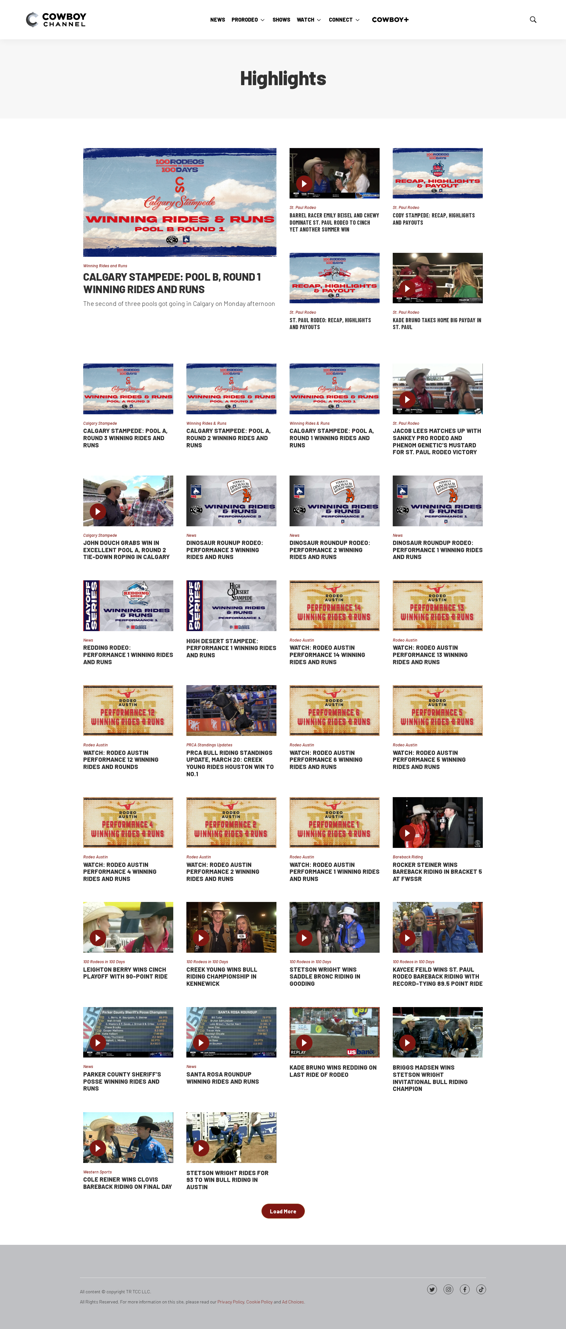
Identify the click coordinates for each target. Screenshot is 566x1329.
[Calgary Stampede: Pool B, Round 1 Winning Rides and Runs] (179, 202)
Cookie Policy (259, 1301)
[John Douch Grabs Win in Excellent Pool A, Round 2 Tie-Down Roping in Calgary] (128, 501)
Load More (283, 1211)
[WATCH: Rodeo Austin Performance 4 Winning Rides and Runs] (128, 822)
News (217, 19)
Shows (281, 19)
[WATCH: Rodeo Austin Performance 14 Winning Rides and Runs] (335, 605)
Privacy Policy (230, 1301)
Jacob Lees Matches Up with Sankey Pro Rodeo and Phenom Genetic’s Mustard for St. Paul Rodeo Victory (437, 441)
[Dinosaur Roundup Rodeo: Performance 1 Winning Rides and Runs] (438, 501)
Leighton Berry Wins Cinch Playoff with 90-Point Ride (125, 973)
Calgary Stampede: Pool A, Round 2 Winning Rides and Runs (228, 437)
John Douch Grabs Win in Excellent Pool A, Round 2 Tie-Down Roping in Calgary (126, 549)
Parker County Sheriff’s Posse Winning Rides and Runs (122, 1081)
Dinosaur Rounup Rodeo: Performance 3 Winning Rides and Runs (224, 549)
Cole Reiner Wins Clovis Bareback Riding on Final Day (127, 1183)
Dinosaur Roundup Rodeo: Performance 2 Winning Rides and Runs (330, 549)
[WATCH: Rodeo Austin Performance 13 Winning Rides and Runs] (438, 605)
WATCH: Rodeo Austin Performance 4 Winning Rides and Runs (120, 871)
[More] (262, 19)
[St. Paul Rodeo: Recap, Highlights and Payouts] (335, 278)
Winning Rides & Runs (206, 423)
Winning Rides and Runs (105, 265)
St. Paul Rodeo (303, 207)
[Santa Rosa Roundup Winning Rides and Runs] (231, 1032)
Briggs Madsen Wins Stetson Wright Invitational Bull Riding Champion (430, 1078)
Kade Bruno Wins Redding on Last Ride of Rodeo (333, 1071)
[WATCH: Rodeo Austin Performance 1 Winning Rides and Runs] (335, 822)
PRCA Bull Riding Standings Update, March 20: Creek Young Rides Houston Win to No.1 (230, 763)
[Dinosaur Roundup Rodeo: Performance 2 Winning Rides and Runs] (335, 501)
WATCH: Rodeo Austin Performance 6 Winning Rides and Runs (326, 759)
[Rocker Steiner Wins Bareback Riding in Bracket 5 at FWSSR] (438, 822)
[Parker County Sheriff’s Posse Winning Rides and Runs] (128, 1032)
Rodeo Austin (302, 640)
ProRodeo (245, 19)
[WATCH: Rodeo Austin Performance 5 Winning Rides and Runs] (438, 710)
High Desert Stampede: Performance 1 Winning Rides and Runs (231, 648)
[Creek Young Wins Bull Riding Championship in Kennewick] (231, 927)
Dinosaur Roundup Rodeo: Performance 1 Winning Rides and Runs (438, 549)
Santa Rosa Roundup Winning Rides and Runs (222, 1078)
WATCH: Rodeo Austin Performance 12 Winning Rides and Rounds (121, 759)
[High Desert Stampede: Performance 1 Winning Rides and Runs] (231, 605)
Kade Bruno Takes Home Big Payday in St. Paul (437, 323)
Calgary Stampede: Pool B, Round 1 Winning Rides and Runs (172, 282)
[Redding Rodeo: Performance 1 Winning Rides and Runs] (128, 605)
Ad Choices (293, 1301)
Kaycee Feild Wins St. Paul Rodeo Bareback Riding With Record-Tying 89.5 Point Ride (438, 976)
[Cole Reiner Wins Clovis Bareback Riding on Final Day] (128, 1137)
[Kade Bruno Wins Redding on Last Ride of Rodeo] (335, 1032)
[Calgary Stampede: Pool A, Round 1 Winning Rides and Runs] (335, 389)
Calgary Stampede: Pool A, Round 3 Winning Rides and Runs (125, 437)
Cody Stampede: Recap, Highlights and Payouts (434, 219)
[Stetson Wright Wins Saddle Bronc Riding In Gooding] (335, 927)
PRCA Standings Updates (209, 744)
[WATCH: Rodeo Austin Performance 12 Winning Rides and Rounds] (128, 710)
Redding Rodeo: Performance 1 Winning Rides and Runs (128, 654)
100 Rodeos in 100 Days (104, 961)
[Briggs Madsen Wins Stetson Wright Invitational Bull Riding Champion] (438, 1032)
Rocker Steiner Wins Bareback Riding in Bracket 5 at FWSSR (437, 871)
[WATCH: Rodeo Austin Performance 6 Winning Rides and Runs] (335, 710)
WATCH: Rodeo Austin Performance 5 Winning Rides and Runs (429, 759)
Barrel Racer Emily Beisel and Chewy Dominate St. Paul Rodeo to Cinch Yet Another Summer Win (334, 222)
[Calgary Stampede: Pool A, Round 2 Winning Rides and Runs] (231, 389)
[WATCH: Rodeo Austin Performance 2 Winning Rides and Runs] (231, 822)
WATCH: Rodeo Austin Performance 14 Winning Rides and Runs (327, 654)
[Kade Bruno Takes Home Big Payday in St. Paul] (438, 278)
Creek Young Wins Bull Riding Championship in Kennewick (221, 976)
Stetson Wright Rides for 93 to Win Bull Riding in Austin (227, 1179)
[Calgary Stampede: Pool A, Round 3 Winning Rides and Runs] (128, 389)
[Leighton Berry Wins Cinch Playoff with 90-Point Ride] (128, 927)
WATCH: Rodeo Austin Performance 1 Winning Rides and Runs (335, 871)
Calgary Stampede (100, 423)
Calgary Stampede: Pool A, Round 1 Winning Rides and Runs (332, 437)
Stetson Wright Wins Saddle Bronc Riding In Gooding (325, 976)
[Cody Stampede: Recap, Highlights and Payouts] (438, 173)
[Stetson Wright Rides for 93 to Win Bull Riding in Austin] (231, 1137)
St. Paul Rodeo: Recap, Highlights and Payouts (330, 323)
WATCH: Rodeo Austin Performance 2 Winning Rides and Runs (222, 871)
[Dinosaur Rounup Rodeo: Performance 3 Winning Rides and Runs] (231, 501)
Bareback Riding (408, 856)
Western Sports (97, 1171)
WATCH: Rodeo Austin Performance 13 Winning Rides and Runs (430, 654)
